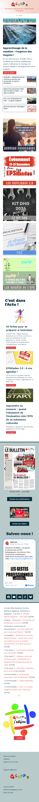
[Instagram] (25, 596)
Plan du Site (8, 792)
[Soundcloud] (19, 596)
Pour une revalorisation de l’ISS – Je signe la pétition (13, 99)
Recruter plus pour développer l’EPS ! (14, 107)
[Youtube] (14, 596)
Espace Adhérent (10, 770)
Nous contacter (10, 756)
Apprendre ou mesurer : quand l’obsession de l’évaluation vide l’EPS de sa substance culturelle (19, 414)
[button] (5, 469)
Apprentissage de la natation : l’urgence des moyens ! (17, 51)
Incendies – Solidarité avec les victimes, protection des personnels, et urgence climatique (14, 80)
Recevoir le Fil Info (11, 762)
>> (19, 695)
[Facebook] (8, 596)
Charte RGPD (9, 787)
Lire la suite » (9, 73)
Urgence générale (26, 681)
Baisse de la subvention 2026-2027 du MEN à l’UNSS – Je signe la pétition (14, 91)
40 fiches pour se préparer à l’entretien (19, 328)
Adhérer (7, 759)
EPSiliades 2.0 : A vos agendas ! (19, 370)
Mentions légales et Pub (13, 790)
